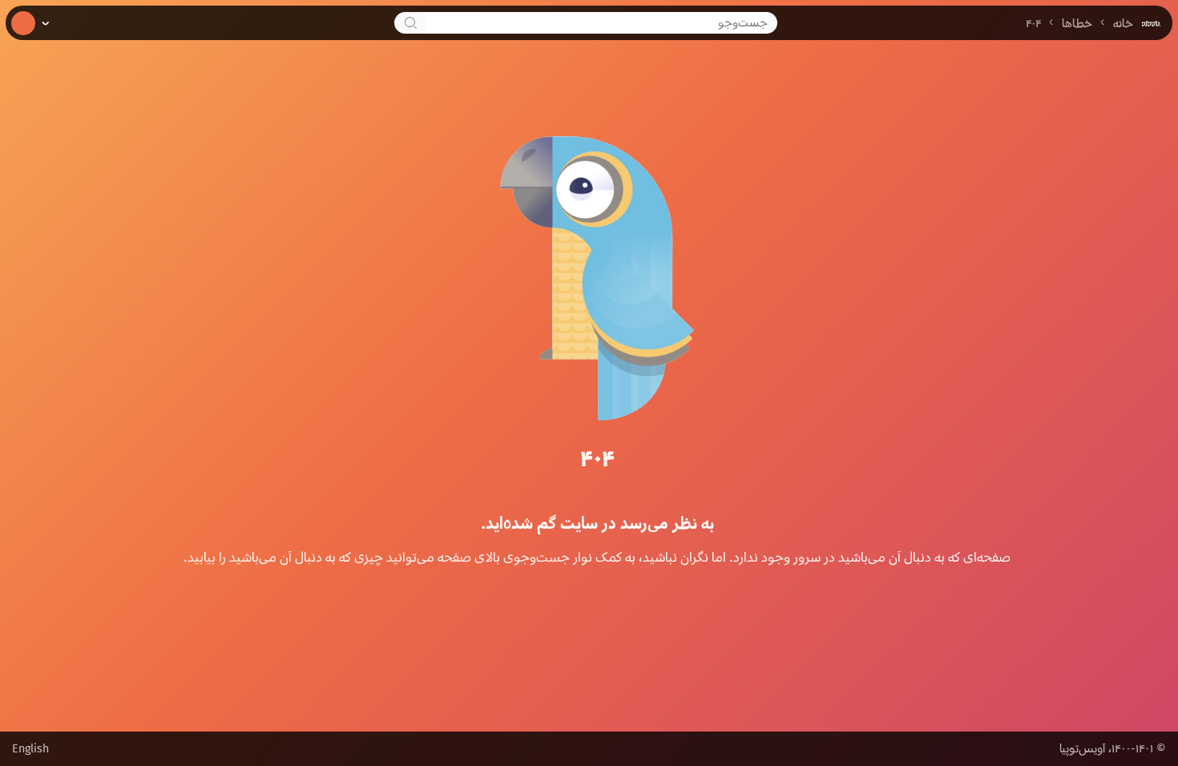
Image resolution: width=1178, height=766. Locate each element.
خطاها (1077, 23)
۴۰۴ (1033, 23)
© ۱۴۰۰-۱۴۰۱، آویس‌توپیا (1112, 749)
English (30, 749)
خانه (1123, 23)
